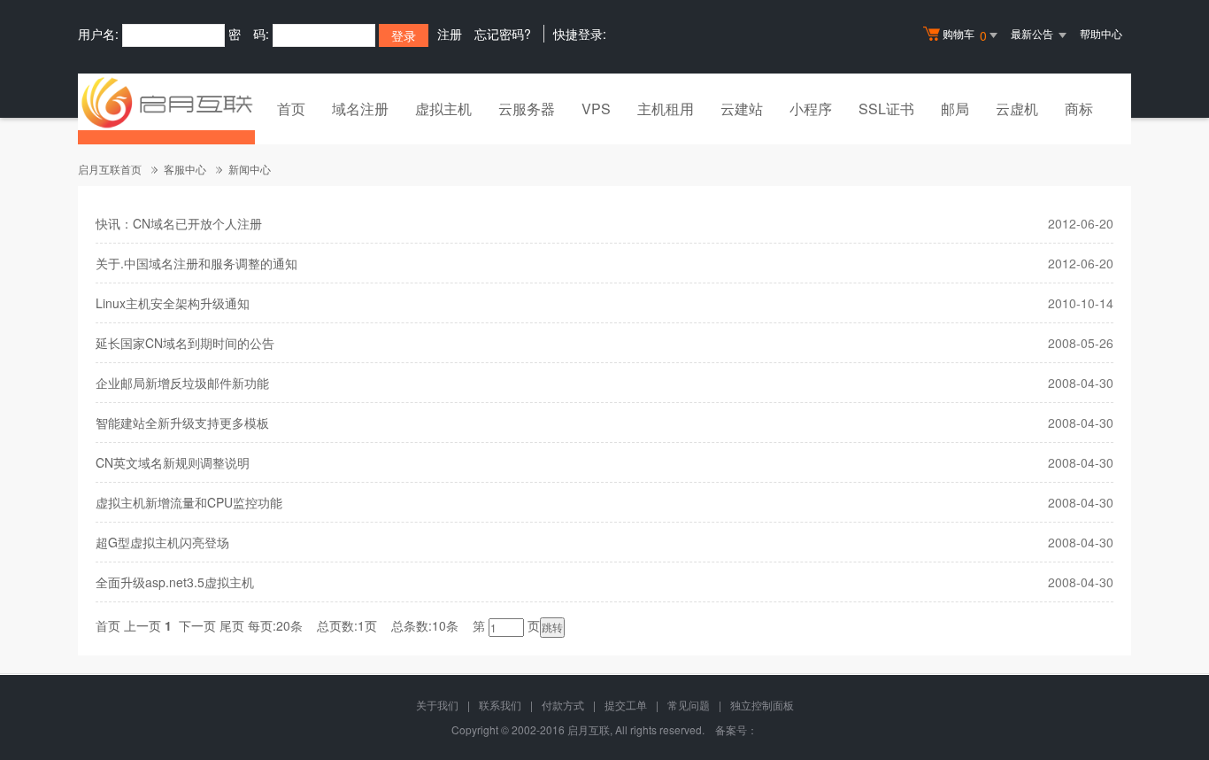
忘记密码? (502, 34)
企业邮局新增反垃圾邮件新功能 (182, 383)
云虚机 (1017, 108)
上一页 (142, 625)
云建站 (741, 108)
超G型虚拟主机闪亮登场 (162, 542)
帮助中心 (1101, 33)
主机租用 (665, 108)
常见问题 (688, 704)
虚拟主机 (443, 108)
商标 (1079, 108)
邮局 (955, 108)
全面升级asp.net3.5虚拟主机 (175, 582)
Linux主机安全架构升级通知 (173, 303)
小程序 (810, 108)
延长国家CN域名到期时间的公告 (185, 343)
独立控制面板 (762, 704)
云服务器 (526, 108)
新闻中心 (249, 168)
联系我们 (500, 704)
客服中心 (185, 168)
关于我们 (437, 704)
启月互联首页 (110, 168)
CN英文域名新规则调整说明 (173, 462)
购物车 (965, 35)
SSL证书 (886, 108)
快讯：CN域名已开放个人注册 (179, 223)
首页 (291, 108)
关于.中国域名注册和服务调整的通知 (196, 263)
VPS (596, 108)
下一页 (197, 625)
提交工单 (625, 704)
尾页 (231, 625)
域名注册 (360, 108)
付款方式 (563, 704)
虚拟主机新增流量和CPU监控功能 (189, 502)
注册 (449, 34)
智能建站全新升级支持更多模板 (182, 422)
